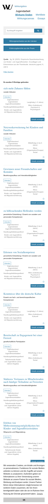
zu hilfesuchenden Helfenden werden (22, 210)
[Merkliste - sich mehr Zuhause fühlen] (44, 115)
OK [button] (24, 500)
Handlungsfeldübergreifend (13, 107)
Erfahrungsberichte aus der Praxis (21, 48)
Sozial (35, 152)
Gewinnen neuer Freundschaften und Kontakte (22, 170)
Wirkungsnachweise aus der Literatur (23, 41)
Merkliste (40, 14)
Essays (41, 18)
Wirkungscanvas (25, 18)
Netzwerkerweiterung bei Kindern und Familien (23, 129)
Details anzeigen (37, 119)
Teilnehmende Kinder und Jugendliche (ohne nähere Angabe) (12, 362)
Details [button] (40, 494)
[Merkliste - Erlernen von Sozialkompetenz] (44, 282)
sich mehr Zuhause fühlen (16, 88)
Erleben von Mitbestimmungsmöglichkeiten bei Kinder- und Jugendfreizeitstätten (21, 425)
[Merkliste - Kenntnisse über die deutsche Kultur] (44, 323)
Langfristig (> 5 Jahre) (35, 102)
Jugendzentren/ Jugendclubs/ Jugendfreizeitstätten (13, 102)
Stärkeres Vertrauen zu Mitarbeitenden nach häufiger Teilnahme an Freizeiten (23, 380)
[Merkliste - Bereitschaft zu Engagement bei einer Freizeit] (44, 367)
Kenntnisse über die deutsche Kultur (22, 293)
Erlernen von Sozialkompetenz (19, 252)
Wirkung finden (23, 14)
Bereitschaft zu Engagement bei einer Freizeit (22, 336)
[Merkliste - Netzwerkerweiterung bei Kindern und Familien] (44, 157)
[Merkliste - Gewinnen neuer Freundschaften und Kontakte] (44, 199)
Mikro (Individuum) (35, 105)
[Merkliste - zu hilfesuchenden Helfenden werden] (44, 240)
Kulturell (35, 316)
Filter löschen (8, 72)
